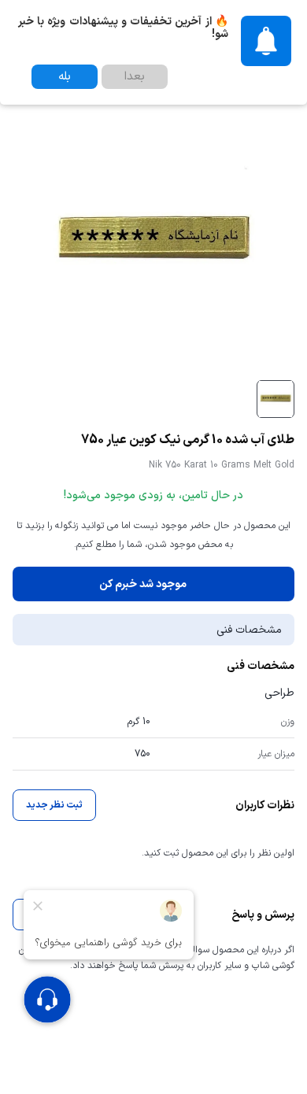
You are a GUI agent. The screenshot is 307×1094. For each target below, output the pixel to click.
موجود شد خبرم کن (143, 584)
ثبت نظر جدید (54, 805)
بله (64, 77)
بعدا (134, 77)
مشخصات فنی (249, 630)
